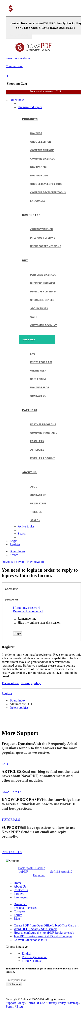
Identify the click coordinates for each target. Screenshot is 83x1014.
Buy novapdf (35, 561)
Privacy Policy (57, 1003)
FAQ (5, 764)
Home (18, 883)
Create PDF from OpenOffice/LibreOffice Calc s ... (46, 925)
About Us (20, 886)
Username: (12, 588)
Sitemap (73, 1003)
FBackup (39, 868)
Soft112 (55, 871)
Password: (11, 600)
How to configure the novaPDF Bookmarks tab (44, 932)
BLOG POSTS (11, 791)
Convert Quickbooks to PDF (32, 940)
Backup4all (25, 868)
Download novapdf (14, 561)
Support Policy (15, 1003)
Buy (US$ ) (18, 35)
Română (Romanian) (35, 957)
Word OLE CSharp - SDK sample (35, 929)
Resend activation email (28, 611)
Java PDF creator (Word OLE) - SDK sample (43, 936)
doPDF (23, 871)
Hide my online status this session (38, 622)
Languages (21, 897)
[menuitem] (30, 107)
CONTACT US (12, 852)
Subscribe (14, 984)
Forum (18, 915)
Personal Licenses (25, 907)
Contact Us (21, 890)
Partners (19, 893)
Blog (17, 918)
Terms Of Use (36, 1003)
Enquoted (39, 875)
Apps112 (66, 871)
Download (20, 904)
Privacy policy (31, 683)
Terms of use (10, 683)
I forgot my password (26, 607)
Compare (19, 911)
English (26, 953)
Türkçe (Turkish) (32, 960)
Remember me (26, 618)
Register (7, 693)
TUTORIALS (11, 819)
